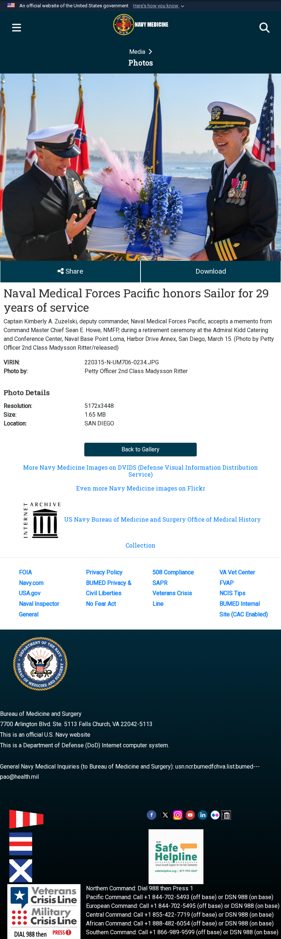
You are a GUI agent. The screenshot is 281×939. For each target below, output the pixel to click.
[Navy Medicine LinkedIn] (202, 814)
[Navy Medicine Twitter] (165, 814)
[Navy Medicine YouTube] (190, 814)
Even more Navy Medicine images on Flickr (140, 488)
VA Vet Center (237, 572)
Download (210, 271)
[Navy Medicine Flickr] (215, 814)
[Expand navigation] (16, 28)
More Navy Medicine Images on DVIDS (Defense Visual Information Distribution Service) (140, 470)
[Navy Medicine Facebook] (151, 814)
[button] (159, 6)
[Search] (264, 28)
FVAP (227, 582)
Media (138, 51)
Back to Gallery (140, 449)
